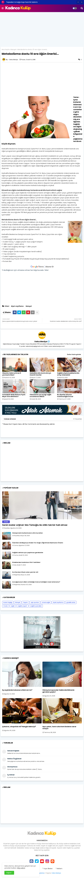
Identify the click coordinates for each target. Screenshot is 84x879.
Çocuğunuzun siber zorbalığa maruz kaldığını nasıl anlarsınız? (36, 582)
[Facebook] (15, 312)
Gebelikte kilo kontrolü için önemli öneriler (40, 374)
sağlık (13, 606)
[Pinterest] (28, 312)
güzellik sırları (70, 602)
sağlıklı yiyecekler (36, 606)
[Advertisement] (42, 29)
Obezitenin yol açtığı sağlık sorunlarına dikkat (40, 395)
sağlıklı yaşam (22, 606)
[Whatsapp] (24, 312)
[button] (78, 2)
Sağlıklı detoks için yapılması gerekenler (27, 553)
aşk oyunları (35, 602)
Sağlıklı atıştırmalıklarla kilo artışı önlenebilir (68, 374)
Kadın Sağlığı (7, 602)
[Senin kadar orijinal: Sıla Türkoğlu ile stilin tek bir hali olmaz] (42, 505)
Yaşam (25, 602)
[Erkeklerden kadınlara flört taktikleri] (6, 565)
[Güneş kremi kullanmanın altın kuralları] (6, 536)
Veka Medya (40, 341)
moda (5, 606)
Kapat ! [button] (9, 873)
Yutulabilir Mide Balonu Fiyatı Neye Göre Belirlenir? (13, 395)
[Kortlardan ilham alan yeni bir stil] (6, 575)
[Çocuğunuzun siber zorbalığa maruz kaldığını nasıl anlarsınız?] (6, 585)
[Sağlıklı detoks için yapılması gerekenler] (6, 555)
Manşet (13, 50)
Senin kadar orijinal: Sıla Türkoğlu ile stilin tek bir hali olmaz (34, 524)
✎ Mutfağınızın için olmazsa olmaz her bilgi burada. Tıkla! (25, 270)
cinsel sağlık (46, 602)
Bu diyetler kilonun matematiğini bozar (65, 395)
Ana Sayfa (5, 50)
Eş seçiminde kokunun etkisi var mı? (17, 690)
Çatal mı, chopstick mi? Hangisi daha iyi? (19, 727)
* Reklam (59, 869)
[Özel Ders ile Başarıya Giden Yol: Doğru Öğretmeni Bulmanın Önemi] (6, 545)
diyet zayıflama (17, 306)
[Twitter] (19, 312)
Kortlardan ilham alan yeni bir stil (25, 572)
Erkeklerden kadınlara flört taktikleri (26, 562)
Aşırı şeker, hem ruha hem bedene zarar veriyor (59, 728)
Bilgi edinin (21, 868)
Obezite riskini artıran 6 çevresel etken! (11, 374)
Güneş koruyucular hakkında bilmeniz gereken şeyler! (58, 691)
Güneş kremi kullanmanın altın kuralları (27, 533)
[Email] (33, 312)
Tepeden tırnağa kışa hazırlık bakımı (22, 2)
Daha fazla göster (74, 354)
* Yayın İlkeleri (47, 869)
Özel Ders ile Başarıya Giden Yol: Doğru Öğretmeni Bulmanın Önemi (37, 543)
